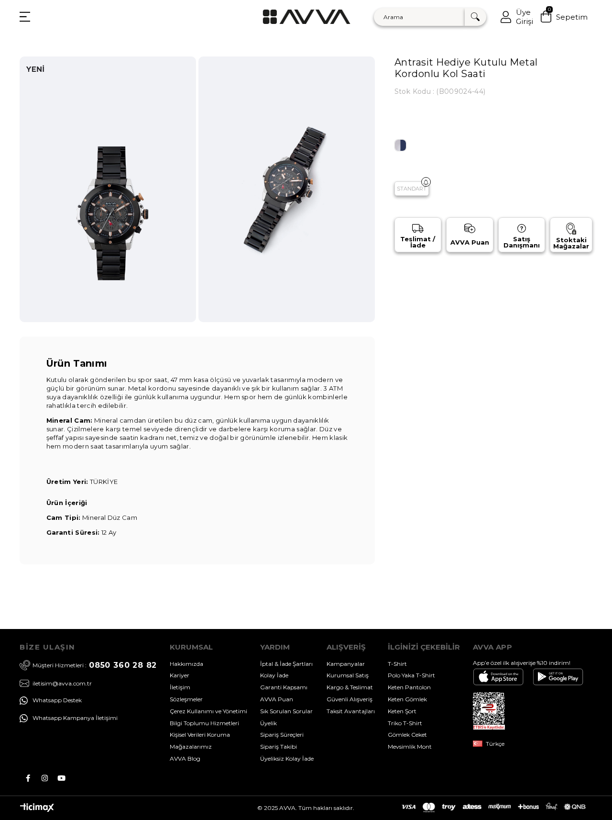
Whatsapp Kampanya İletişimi (75, 717)
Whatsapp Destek (57, 700)
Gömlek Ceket (407, 734)
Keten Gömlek (407, 699)
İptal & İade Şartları (286, 663)
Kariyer (179, 675)
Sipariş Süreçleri (282, 734)
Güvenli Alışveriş (349, 699)
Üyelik (268, 723)
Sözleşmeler (186, 699)
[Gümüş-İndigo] (400, 145)
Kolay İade (274, 675)
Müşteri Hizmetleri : (95, 665)
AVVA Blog (185, 758)
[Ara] (475, 17)
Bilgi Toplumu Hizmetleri (204, 723)
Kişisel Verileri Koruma (200, 734)
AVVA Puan (276, 699)
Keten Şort (402, 711)
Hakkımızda (186, 663)
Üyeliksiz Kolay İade (287, 758)
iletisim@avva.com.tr (62, 683)
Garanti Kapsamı (283, 687)
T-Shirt (397, 663)
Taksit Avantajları (351, 711)
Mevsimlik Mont (410, 746)
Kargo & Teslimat (350, 687)
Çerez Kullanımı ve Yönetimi (208, 711)
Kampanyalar (346, 663)
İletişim (180, 687)
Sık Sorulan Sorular (286, 711)
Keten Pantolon (409, 687)
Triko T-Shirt (405, 723)
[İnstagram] (44, 778)
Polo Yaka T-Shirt (411, 675)
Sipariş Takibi (278, 746)
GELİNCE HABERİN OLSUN (426, 182)
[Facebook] (28, 778)
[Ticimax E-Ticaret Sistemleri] (37, 809)
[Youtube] (61, 778)
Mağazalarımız (191, 746)
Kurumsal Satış (348, 675)
